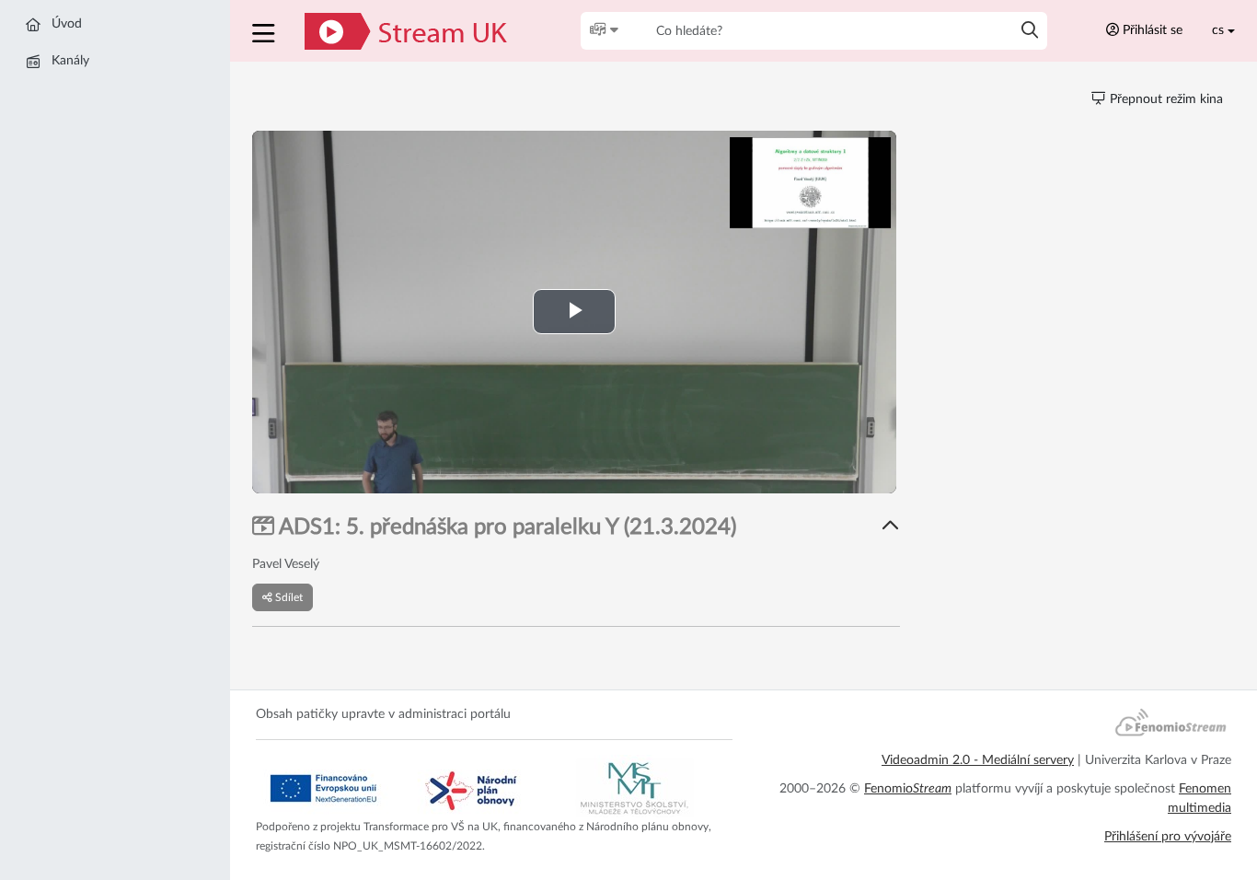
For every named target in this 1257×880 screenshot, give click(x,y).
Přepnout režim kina (1164, 99)
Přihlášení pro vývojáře (1167, 836)
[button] (265, 31)
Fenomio (907, 788)
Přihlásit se (1150, 30)
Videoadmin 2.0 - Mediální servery (978, 760)
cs (1218, 30)
